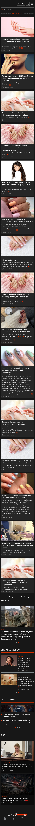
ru (18, 4)
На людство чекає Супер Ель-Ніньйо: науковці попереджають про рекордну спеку (17, 722)
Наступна (28, 597)
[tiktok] (13, 817)
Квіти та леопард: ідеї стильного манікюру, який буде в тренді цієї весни (15, 297)
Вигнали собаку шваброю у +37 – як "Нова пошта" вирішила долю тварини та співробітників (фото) (26, 681)
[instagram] (5, 817)
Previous (3, 616)
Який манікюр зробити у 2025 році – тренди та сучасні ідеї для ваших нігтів (16, 41)
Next (32, 616)
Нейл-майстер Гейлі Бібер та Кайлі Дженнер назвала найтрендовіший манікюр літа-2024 (16, 185)
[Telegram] (22, 817)
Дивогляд (11, 230)
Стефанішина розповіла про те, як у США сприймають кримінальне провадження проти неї (17, 766)
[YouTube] (5, 819)
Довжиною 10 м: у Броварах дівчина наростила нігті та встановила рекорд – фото (17, 546)
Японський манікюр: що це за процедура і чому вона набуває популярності (14, 583)
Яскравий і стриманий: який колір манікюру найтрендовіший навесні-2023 (15, 370)
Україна (4, 796)
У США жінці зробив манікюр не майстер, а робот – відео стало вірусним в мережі (14, 148)
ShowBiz (21, 656)
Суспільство (6, 762)
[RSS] (13, 819)
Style (19, 675)
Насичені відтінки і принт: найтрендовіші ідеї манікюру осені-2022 (13, 424)
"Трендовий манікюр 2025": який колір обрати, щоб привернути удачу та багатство (17, 78)
